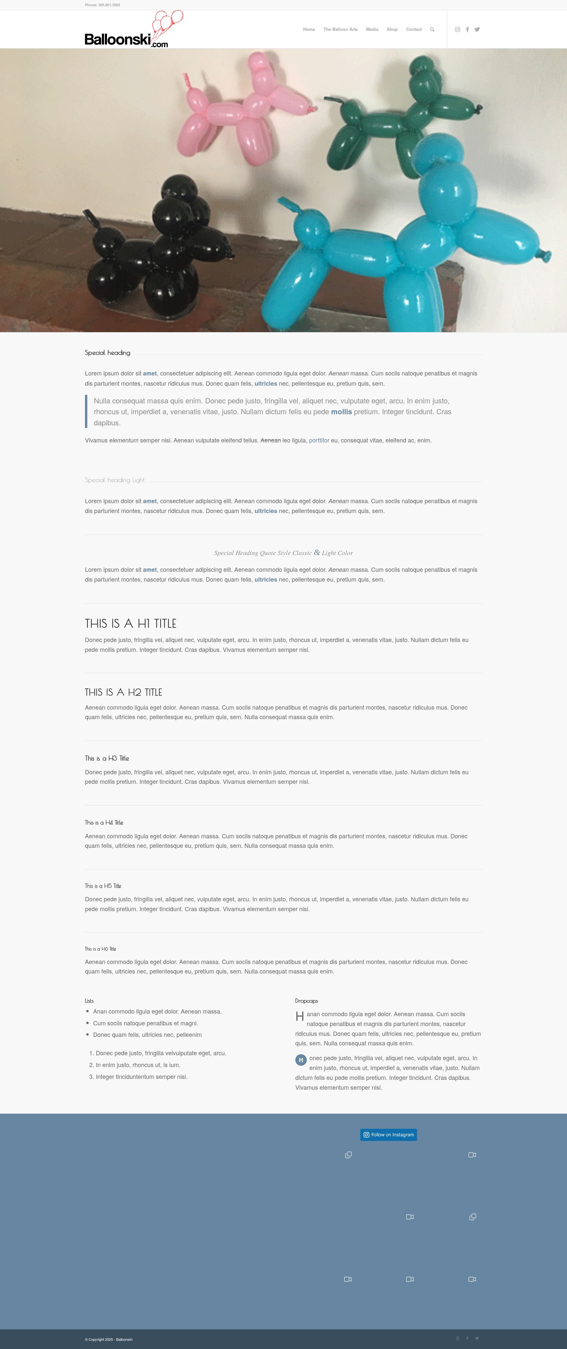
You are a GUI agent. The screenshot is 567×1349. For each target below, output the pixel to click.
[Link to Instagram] (457, 29)
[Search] (432, 29)
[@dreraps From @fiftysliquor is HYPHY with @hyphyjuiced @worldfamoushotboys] (388, 1301)
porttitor (319, 440)
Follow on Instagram (392, 1134)
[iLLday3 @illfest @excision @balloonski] (451, 1301)
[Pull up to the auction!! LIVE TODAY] (388, 1239)
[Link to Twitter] (477, 29)
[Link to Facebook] (467, 29)
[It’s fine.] (326, 1177)
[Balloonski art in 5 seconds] (326, 1301)
